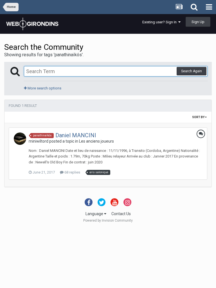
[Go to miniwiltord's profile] (20, 138)
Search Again (191, 71)
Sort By (198, 117)
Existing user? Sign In (160, 22)
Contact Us (121, 214)
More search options (44, 88)
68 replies (72, 172)
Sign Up (198, 22)
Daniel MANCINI (75, 135)
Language (95, 214)
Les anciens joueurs (96, 141)
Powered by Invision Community (108, 220)
